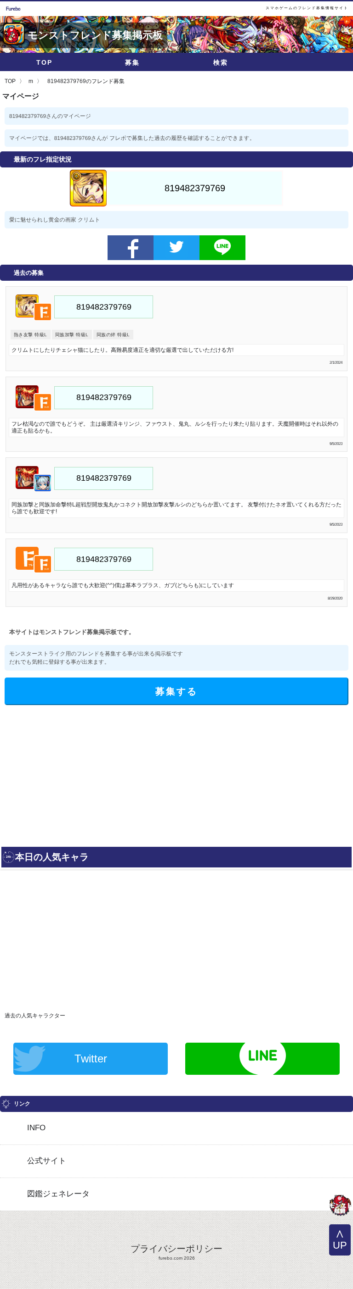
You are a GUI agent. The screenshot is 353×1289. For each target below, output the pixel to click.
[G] (340, 1206)
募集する (176, 691)
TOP (44, 62)
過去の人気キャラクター (35, 1015)
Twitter (90, 1058)
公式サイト (46, 1160)
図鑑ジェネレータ (58, 1193)
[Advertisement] (86, 774)
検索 (220, 62)
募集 (132, 62)
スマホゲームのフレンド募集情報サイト (307, 8)
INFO (36, 1127)
